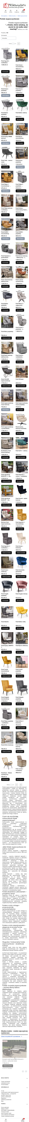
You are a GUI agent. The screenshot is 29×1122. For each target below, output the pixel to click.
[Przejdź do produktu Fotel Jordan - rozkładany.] (22, 761)
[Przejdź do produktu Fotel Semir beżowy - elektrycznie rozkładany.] (7, 348)
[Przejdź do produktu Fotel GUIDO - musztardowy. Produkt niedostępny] (7, 225)
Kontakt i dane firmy (6, 1095)
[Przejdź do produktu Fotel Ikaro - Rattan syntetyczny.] (7, 763)
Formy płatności (5, 1107)
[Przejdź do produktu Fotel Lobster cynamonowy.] (22, 272)
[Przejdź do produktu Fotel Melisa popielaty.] (7, 296)
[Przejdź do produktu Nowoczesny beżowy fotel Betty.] (22, 419)
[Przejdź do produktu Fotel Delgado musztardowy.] (7, 688)
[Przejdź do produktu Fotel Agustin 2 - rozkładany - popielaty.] (7, 539)
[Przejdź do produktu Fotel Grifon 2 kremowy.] (22, 714)
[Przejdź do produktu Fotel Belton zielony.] (22, 105)
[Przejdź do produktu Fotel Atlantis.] (7, 612)
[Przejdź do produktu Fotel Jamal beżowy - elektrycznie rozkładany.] (7, 272)
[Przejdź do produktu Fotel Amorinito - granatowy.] (22, 563)
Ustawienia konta (5, 1083)
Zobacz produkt (21, 190)
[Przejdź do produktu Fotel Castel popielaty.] (22, 662)
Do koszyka (5, 71)
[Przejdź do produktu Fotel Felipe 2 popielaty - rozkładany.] (22, 177)
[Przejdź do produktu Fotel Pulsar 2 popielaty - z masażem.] (22, 320)
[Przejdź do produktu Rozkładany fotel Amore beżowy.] (7, 443)
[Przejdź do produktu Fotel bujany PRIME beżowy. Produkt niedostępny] (7, 129)
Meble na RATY (5, 1108)
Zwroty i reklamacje (6, 1096)
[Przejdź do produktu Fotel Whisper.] (22, 372)
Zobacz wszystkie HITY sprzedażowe (10, 1036)
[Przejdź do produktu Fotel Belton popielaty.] (7, 105)
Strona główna (4, 15)
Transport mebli (5, 1111)
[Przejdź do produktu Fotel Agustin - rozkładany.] (7, 54)
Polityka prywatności (6, 1099)
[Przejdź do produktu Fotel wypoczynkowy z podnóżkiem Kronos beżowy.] (7, 419)
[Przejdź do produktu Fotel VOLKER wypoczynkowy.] (7, 372)
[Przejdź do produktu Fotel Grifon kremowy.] (7, 738)
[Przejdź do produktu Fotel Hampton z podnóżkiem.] (7, 248)
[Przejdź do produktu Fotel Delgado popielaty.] (22, 688)
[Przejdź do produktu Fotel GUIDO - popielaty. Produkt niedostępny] (22, 225)
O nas (2, 1090)
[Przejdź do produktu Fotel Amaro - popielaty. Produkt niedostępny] (7, 81)
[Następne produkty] (16, 784)
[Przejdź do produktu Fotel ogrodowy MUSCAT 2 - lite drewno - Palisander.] (7, 467)
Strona (10, 43)
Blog (2, 1101)
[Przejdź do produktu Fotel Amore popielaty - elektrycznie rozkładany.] (22, 81)
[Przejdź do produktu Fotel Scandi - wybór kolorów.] (22, 491)
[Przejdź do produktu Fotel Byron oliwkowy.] (22, 638)
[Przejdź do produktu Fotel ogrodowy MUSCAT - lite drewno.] (7, 491)
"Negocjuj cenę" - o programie (8, 1093)
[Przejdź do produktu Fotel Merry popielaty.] (7, 322)
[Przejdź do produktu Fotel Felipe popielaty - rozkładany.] (7, 714)
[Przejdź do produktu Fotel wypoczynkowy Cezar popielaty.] (22, 396)
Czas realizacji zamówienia (7, 1114)
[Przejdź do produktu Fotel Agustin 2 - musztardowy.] (22, 515)
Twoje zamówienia (5, 1081)
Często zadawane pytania (7, 1116)
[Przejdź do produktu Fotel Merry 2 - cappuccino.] (22, 296)
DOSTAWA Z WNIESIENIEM (7, 1110)
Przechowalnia (4, 1084)
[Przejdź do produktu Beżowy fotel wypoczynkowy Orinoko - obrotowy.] (7, 515)
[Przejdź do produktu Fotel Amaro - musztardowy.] (22, 56)
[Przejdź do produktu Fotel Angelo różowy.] (22, 586)
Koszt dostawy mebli (6, 1113)
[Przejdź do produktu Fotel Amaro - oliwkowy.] (7, 563)
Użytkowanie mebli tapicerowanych (10, 1092)
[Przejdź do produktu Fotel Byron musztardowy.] (22, 129)
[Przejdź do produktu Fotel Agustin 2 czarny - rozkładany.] (22, 467)
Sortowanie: (4, 35)
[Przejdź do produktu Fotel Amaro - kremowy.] (22, 539)
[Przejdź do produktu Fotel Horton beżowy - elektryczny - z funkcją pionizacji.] (22, 248)
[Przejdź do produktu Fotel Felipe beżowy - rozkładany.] (7, 201)
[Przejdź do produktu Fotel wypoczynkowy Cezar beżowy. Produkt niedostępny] (7, 396)
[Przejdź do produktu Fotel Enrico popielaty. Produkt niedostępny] (22, 153)
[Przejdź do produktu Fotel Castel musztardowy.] (7, 662)
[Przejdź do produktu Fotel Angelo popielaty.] (7, 586)
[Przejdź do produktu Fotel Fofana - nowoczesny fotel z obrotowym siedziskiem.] (22, 201)
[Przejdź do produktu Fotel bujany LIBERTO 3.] (7, 638)
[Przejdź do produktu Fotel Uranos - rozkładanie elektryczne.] (22, 348)
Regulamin (3, 1098)
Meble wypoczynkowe (22, 15)
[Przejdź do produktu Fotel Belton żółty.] (22, 612)
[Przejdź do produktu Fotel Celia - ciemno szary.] (7, 153)
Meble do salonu (12, 15)
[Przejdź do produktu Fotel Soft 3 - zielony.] (22, 443)
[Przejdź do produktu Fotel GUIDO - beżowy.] (22, 738)
